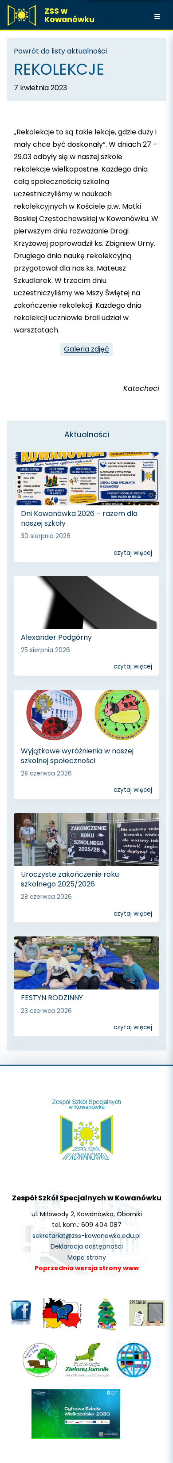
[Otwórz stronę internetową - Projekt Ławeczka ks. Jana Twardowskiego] (40, 1375)
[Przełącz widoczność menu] (158, 16)
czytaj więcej (133, 553)
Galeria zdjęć (86, 349)
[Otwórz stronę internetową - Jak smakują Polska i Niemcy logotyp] (62, 1326)
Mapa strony (86, 1257)
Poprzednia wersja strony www (87, 1268)
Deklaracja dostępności (87, 1246)
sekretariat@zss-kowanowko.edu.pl (86, 1235)
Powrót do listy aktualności (60, 51)
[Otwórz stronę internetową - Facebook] (21, 1324)
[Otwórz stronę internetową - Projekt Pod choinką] (105, 1329)
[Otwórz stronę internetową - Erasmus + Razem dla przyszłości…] (133, 1375)
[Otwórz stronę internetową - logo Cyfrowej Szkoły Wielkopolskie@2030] (75, 1436)
